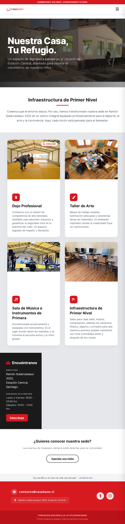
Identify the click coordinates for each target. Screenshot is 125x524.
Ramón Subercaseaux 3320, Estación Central (41, 500)
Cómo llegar (17, 417)
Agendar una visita (62, 458)
